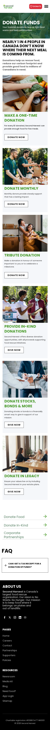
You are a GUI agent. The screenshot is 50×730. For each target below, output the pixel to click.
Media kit (8, 681)
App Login (8, 696)
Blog (5, 686)
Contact (7, 645)
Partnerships (10, 650)
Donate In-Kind (16, 525)
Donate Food (14, 517)
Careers (7, 640)
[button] (46, 6)
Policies (7, 660)
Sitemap (7, 701)
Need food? (9, 691)
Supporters (9, 655)
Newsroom (9, 676)
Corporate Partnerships (14, 535)
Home (6, 635)
